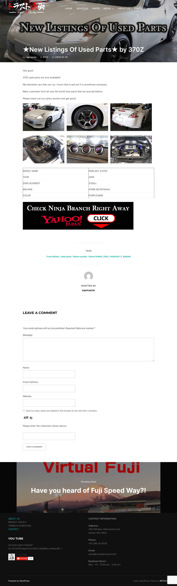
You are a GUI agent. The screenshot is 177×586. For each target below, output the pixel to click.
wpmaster (31, 57)
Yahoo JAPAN (95, 256)
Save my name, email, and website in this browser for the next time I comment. (61, 411)
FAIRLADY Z (116, 256)
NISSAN (127, 256)
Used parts (65, 256)
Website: (27, 396)
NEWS (107, 8)
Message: (28, 335)
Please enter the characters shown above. (45, 425)
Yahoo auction (80, 256)
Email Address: (30, 382)
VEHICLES (82, 8)
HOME (68, 8)
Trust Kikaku (52, 256)
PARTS (96, 8)
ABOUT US (124, 8)
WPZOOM (164, 581)
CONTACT (139, 8)
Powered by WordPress (18, 581)
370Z (45, 57)
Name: (26, 367)
